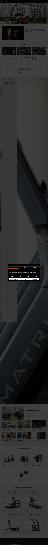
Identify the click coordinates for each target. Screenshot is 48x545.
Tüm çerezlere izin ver (34, 279)
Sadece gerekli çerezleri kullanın (14, 279)
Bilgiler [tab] (24, 267)
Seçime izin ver (24, 279)
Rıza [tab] (13, 267)
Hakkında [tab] (34, 267)
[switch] (20, 276)
